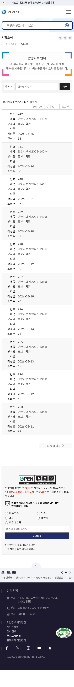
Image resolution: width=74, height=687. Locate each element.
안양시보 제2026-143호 (33, 119)
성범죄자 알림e (43, 577)
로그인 (65, 107)
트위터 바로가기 (18, 648)
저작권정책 (12, 627)
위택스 (29, 577)
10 (34, 106)
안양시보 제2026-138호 (32, 281)
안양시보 (24, 43)
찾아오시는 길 (14, 636)
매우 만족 (14, 513)
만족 (43, 513)
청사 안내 (12, 631)
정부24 (19, 577)
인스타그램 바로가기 (28, 648)
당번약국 (7, 577)
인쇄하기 (70, 38)
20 (40, 106)
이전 (62, 572)
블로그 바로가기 (50, 648)
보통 (11, 517)
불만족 (44, 517)
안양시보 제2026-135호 (32, 379)
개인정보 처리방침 (16, 622)
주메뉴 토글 (68, 12)
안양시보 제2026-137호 (32, 314)
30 (46, 106)
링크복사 (65, 38)
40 (52, 106)
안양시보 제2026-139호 (32, 249)
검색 (64, 87)
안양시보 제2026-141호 (32, 184)
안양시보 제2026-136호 (32, 347)
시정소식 (12, 43)
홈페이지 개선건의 (16, 640)
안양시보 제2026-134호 (32, 412)
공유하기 (60, 38)
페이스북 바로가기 (7, 648)
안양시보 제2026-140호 (32, 216)
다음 (70, 572)
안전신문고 (59, 577)
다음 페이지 (54, 446)
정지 (66, 572)
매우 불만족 (15, 522)
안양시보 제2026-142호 (33, 151)
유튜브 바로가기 (39, 648)
